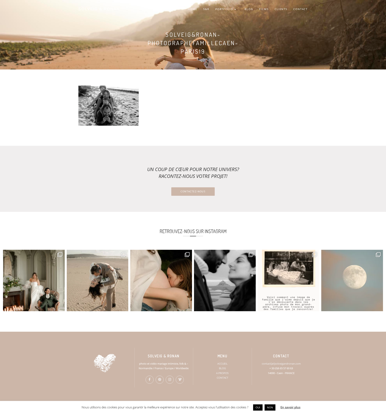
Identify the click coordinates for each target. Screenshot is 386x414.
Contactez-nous (193, 191)
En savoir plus (290, 407)
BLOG (249, 9)
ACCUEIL (222, 363)
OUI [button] (258, 407)
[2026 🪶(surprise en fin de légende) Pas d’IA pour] (352, 280)
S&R (206, 9)
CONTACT (300, 9)
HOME (192, 9)
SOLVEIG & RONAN (99, 9)
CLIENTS (281, 9)
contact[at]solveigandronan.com (281, 363)
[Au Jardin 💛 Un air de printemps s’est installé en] (161, 280)
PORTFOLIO (224, 9)
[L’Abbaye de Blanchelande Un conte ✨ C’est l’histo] (34, 280)
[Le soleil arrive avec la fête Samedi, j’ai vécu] (97, 280)
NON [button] (270, 407)
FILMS (264, 9)
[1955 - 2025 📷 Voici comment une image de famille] (288, 280)
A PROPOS (222, 373)
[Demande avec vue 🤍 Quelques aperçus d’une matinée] (225, 280)
